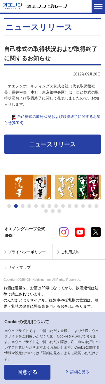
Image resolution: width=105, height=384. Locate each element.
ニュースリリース (52, 144)
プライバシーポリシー (27, 252)
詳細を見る (79, 372)
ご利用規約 (70, 252)
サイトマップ (19, 267)
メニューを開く (98, 6)
